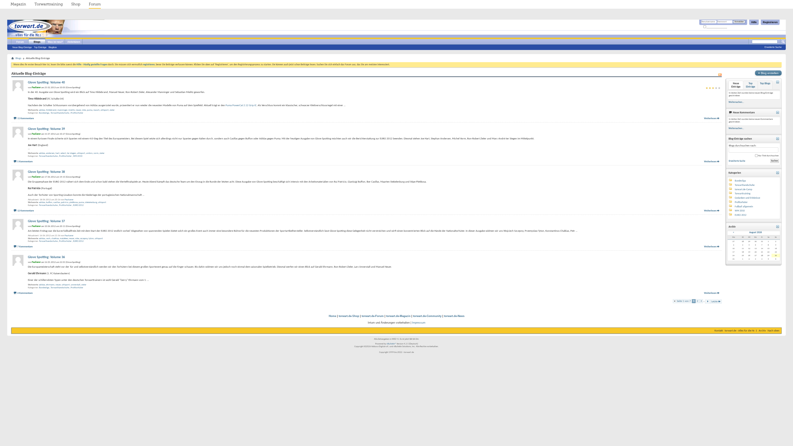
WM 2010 (77, 156)
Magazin (18, 4)
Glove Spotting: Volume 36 (46, 257)
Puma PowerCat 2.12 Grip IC (241, 105)
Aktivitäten (73, 41)
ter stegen (71, 153)
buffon (49, 202)
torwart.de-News (454, 316)
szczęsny (84, 238)
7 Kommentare (25, 247)
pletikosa (73, 202)
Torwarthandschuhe (60, 113)
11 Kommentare (25, 118)
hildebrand (51, 110)
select (63, 153)
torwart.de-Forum (373, 316)
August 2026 (755, 232)
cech (48, 238)
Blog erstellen (768, 73)
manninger (62, 110)
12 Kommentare (25, 211)
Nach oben (773, 330)
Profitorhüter (77, 113)
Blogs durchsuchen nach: (742, 145)
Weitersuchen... (736, 102)
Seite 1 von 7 (684, 301)
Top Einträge (40, 47)
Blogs (37, 41)
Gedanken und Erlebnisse (747, 198)
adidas (42, 110)
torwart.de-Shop (349, 316)
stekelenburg (91, 202)
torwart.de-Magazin (398, 316)
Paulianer (69, 200)
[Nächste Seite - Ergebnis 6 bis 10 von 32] (707, 302)
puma (89, 110)
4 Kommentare (25, 293)
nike (84, 110)
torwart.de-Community (427, 316)
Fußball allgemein (744, 206)
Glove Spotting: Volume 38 (46, 172)
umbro (89, 153)
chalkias (55, 238)
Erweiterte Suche (773, 47)
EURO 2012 (78, 205)
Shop (75, 4)
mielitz (71, 110)
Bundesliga (44, 113)
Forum (95, 4)
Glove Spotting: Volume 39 (46, 129)
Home (332, 316)
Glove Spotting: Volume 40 (46, 82)
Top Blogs (765, 83)
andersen (50, 153)
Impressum (418, 322)
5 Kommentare (25, 161)
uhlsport (105, 110)
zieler (112, 110)
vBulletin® (391, 344)
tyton (91, 238)
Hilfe (754, 22)
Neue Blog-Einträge (22, 47)
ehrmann (50, 285)
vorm (96, 153)
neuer (78, 110)
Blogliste (53, 47)
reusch (96, 110)
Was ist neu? (55, 41)
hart (57, 153)
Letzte (714, 301)
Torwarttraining (48, 4)
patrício (64, 202)
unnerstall (75, 285)
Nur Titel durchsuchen (768, 156)
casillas (56, 202)
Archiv (762, 330)
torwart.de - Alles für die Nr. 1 (741, 330)
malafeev (64, 238)
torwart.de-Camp (743, 189)
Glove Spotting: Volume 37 (46, 221)
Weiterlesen (710, 118)
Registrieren (770, 22)
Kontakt (719, 330)
